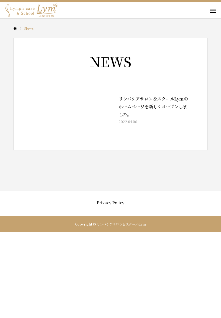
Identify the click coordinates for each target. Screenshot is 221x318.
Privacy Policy (110, 202)
